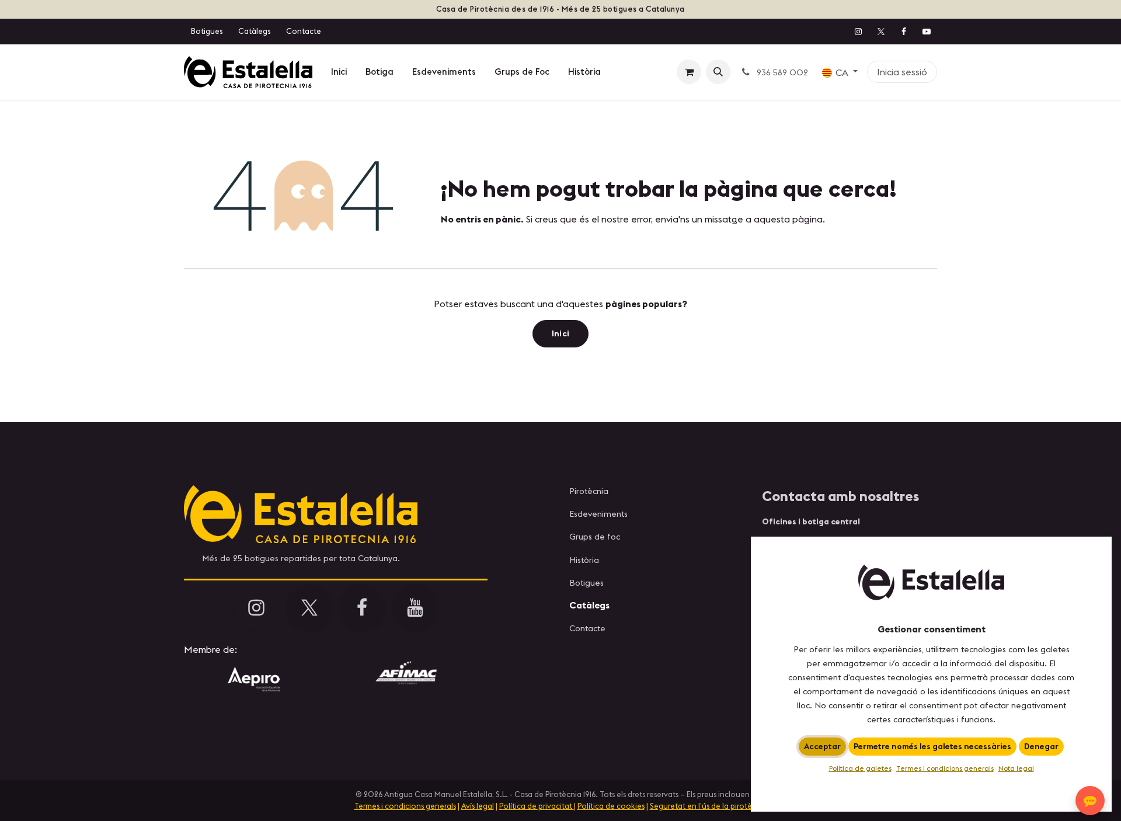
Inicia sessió (902, 72)
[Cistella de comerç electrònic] (689, 72)
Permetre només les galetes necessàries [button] (932, 746)
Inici (561, 333)
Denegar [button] (1041, 746)
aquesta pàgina (788, 219)
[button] (718, 72)
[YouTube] (926, 31)
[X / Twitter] (881, 31)
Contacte (303, 31)
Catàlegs (254, 31)
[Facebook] (904, 31)
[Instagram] (858, 31)
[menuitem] (339, 72)
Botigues (206, 31)
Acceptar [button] (822, 746)
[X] (309, 608)
